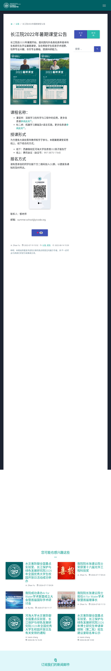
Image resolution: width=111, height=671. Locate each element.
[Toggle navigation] (104, 5)
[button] (40, 232)
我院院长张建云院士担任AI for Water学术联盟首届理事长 (90, 596)
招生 (49, 245)
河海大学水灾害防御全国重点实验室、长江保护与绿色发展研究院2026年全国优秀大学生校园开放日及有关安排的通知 (38, 624)
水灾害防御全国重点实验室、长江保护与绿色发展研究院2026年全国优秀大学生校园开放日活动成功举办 (38, 572)
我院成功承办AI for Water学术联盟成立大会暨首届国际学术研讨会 (39, 598)
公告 (17, 24)
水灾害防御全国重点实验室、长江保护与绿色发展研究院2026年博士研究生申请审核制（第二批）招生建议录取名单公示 (90, 624)
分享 (81, 34)
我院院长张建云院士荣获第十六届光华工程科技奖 (90, 567)
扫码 (94, 34)
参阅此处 (25, 121)
